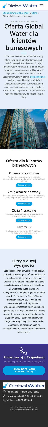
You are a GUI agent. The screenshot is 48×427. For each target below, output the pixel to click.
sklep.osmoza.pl (37, 77)
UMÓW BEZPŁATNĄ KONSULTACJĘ (24, 370)
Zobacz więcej (24, 185)
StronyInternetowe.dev (26, 410)
